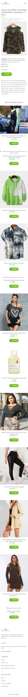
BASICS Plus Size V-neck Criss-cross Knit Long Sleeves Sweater (14, 433)
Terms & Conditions (6, 683)
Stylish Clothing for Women (8, 668)
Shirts (18, 62)
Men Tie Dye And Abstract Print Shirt (14, 263)
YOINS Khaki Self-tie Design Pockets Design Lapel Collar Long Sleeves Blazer (14, 540)
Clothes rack (4, 662)
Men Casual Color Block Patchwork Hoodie (14, 210)
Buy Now (6, 74)
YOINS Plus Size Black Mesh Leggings (14, 487)
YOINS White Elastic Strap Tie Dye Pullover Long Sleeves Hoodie (14, 156)
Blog (2, 678)
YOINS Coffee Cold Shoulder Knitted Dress (14, 594)
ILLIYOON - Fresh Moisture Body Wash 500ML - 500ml (14, 378)
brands (3, 660)
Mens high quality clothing (14, 59)
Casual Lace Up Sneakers (14, 611)
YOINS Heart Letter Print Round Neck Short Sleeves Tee (14, 333)
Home (2, 17)
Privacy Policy (4, 686)
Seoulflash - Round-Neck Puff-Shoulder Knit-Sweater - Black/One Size (14, 136)
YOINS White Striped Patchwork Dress (14, 280)
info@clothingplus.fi (6, 651)
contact (3, 680)
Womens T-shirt (12, 62)
